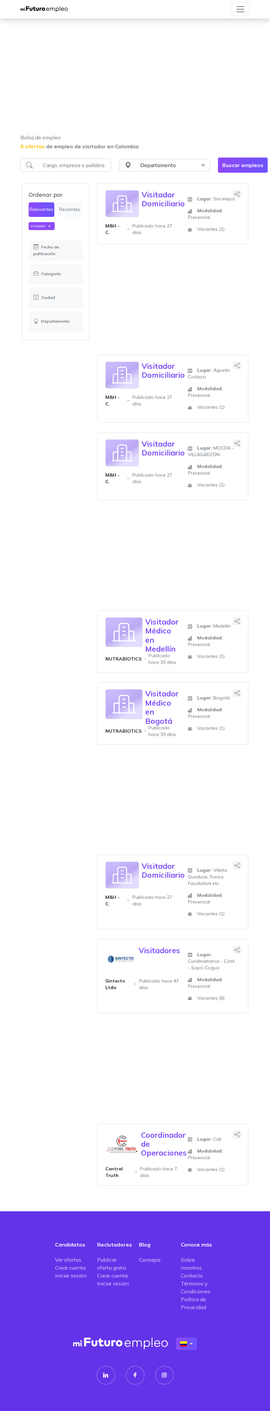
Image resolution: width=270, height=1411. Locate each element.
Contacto (192, 1275)
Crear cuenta (70, 1267)
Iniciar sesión (71, 1275)
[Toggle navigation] (240, 9)
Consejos (150, 1259)
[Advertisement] (135, 80)
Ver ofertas (68, 1259)
